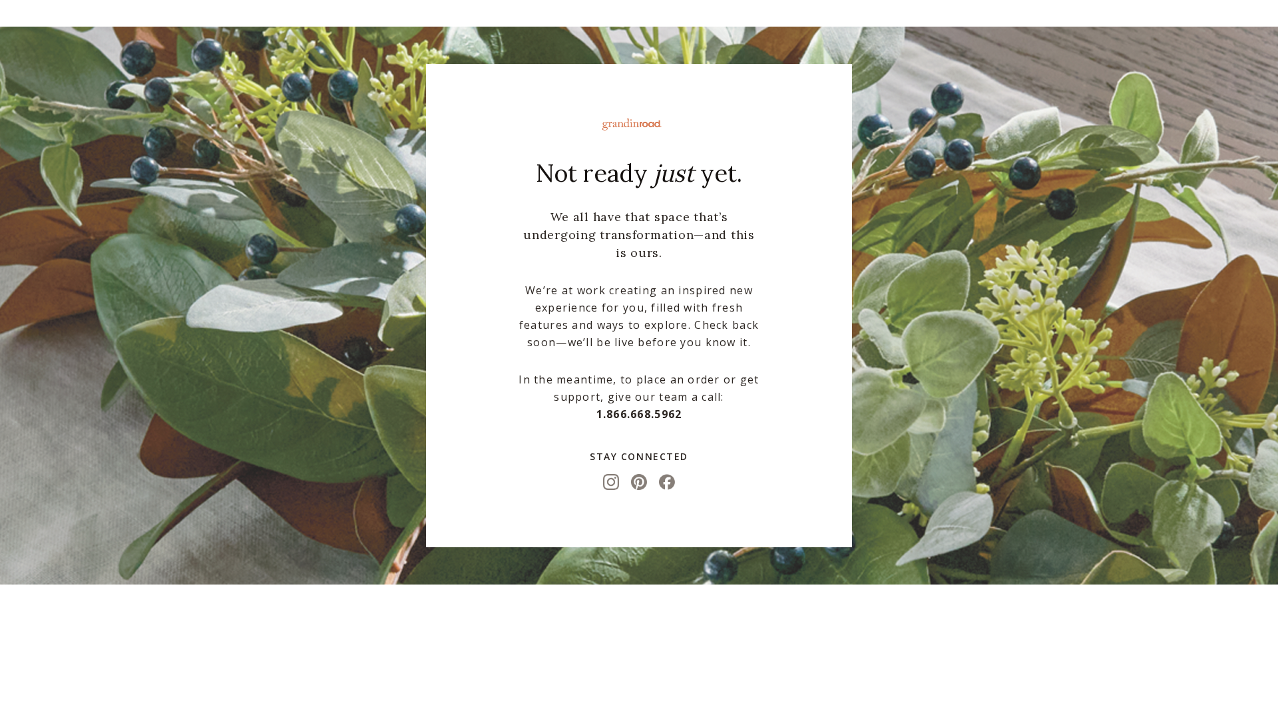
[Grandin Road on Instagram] (611, 482)
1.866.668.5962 (639, 414)
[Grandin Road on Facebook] (667, 482)
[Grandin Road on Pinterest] (639, 482)
